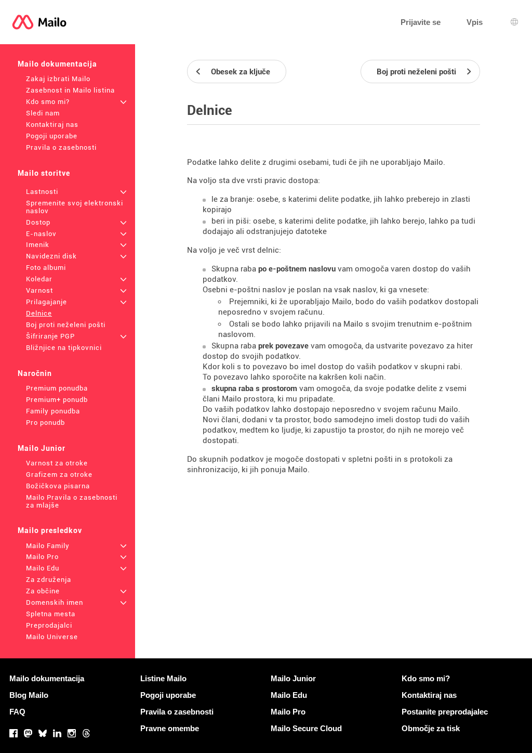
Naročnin (35, 373)
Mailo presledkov (50, 530)
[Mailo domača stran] (39, 22)
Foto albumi (46, 267)
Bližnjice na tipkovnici (64, 348)
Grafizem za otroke (59, 474)
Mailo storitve (44, 173)
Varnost (39, 290)
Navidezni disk (51, 256)
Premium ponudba (57, 388)
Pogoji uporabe (51, 136)
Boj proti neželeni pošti (65, 325)
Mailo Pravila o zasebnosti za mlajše (71, 501)
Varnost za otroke (57, 463)
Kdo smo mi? (48, 102)
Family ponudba (53, 411)
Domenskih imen (54, 602)
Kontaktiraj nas (52, 124)
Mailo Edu (42, 568)
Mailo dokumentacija (57, 64)
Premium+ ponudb (57, 400)
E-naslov (41, 234)
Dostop (38, 222)
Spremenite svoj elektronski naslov (74, 207)
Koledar (39, 279)
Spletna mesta (50, 614)
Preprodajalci (49, 625)
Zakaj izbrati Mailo (58, 79)
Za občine (43, 591)
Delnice (39, 313)
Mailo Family (48, 546)
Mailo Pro (42, 557)
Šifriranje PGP (50, 336)
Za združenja (48, 579)
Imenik (37, 245)
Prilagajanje (46, 302)
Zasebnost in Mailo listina (70, 90)
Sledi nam (43, 113)
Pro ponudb (45, 422)
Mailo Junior (41, 448)
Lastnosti (42, 192)
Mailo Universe (52, 637)
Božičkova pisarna (58, 486)
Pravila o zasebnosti (61, 147)
